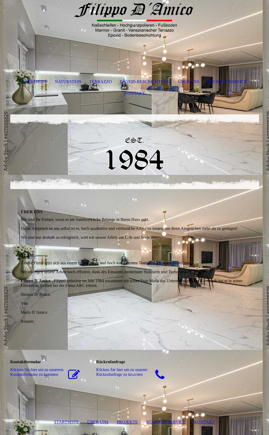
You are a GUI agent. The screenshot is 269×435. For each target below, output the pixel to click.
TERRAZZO (100, 81)
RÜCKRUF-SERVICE (227, 81)
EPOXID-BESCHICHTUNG (145, 81)
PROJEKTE (127, 422)
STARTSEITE (34, 81)
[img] (134, 19)
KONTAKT (134, 93)
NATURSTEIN (68, 81)
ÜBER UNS (188, 81)
